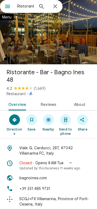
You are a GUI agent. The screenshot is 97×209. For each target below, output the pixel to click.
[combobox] (25, 6)
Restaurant (16, 93)
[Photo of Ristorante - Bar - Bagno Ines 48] (48, 32)
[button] (48, 165)
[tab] (16, 104)
